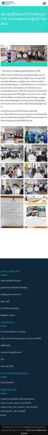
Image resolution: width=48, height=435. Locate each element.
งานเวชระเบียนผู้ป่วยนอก (11, 352)
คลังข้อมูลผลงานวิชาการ (11, 294)
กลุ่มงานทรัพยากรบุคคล (11, 280)
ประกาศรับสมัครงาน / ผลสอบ (13, 331)
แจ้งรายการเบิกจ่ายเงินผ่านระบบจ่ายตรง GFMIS (21, 338)
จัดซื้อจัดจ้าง (6, 345)
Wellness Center (8, 315)
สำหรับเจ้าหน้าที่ (7, 382)
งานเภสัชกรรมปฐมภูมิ (10, 308)
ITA (2, 359)
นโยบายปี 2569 (7, 366)
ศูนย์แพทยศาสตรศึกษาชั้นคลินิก (14, 287)
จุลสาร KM (5, 301)
